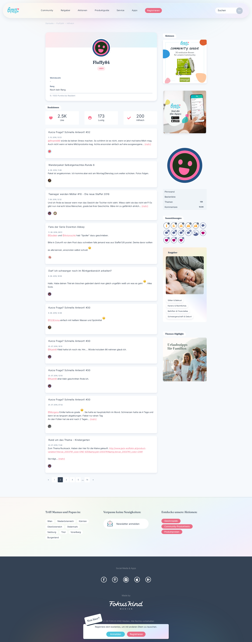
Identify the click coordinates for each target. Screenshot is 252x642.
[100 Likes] (166, 242)
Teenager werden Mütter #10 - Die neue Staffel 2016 (78, 194)
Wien (49, 521)
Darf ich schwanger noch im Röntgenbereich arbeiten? (80, 270)
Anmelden (115, 634)
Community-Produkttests (177, 526)
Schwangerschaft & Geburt (180, 316)
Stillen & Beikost (175, 300)
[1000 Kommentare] (181, 235)
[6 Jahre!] (195, 227)
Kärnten (83, 521)
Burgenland (53, 537)
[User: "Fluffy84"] (101, 47)
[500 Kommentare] (173, 235)
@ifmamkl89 (54, 140)
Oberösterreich (54, 526)
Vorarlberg (76, 532)
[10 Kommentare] (203, 227)
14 (87, 480)
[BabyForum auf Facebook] (104, 580)
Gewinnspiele (171, 521)
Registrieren (153, 10)
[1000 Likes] (181, 242)
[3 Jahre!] (181, 227)
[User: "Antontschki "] (49, 257)
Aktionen (82, 10)
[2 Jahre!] (173, 227)
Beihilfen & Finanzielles (178, 311)
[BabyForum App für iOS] (137, 580)
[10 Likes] (203, 235)
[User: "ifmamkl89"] (49, 151)
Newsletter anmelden (127, 523)
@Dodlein (52, 235)
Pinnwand (170, 191)
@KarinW (52, 349)
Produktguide (102, 10)
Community (47, 10)
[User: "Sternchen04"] (49, 213)
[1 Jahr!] (166, 227)
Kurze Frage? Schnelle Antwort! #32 (69, 132)
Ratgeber (65, 10)
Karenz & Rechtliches (177, 306)
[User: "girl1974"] (55, 213)
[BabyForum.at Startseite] (13, 10)
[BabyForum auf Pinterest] (115, 580)
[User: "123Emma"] (49, 180)
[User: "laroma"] (49, 466)
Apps (134, 10)
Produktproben (171, 532)
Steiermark (72, 526)
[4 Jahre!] (188, 227)
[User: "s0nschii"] (49, 294)
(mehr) (148, 144)
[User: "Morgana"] (49, 426)
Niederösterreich (65, 521)
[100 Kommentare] (166, 235)
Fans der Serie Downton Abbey (66, 226)
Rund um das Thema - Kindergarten (69, 439)
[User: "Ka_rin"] (49, 356)
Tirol (63, 532)
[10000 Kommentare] (188, 235)
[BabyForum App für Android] (148, 580)
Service (120, 10)
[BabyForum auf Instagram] (126, 580)
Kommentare (184, 207)
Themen (184, 202)
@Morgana (53, 412)
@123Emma (54, 320)
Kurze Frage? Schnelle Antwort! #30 (69, 307)
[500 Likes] (173, 242)
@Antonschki (69, 235)
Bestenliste (170, 197)
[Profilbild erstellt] (195, 235)
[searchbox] (229, 10)
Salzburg (51, 532)
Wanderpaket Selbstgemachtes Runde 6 (71, 164)
